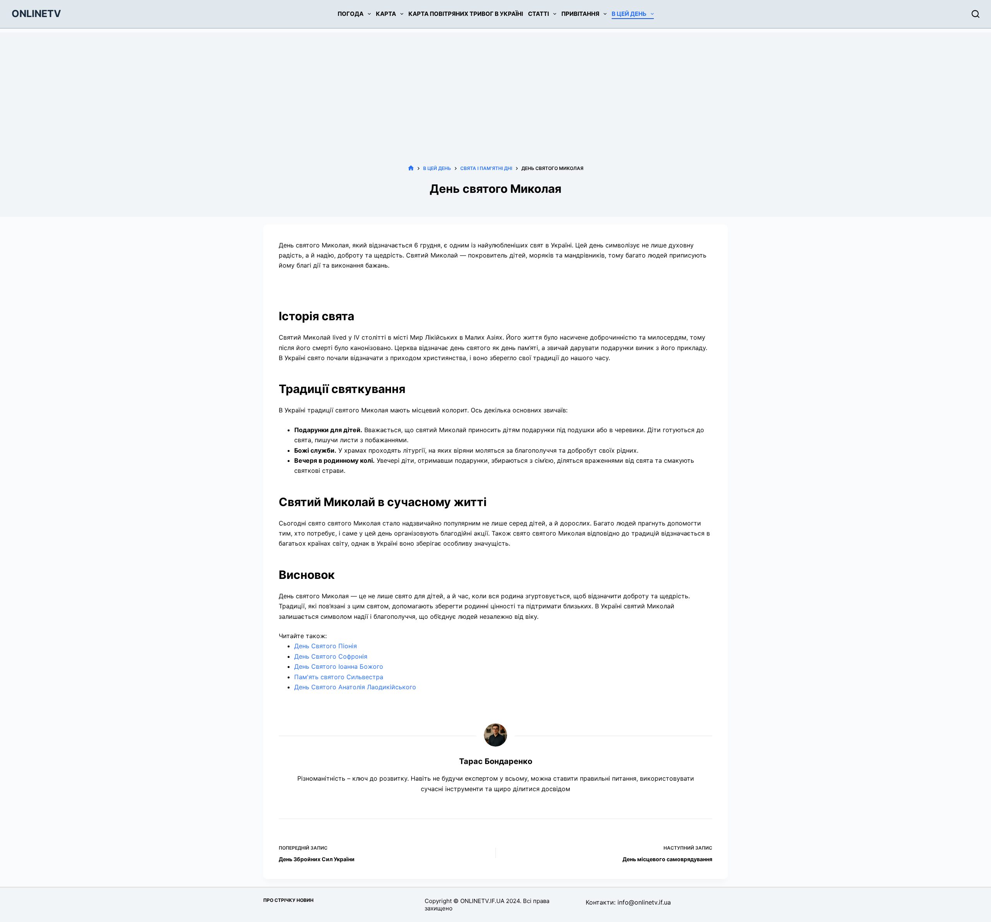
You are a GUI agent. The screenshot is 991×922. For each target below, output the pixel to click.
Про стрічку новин (288, 900)
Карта (386, 13)
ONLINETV (36, 13)
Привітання (580, 13)
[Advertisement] (495, 87)
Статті (538, 13)
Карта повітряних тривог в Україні (465, 13)
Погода (350, 13)
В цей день (629, 13)
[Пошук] (975, 14)
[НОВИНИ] (411, 168)
